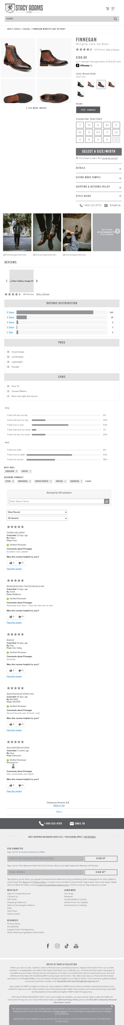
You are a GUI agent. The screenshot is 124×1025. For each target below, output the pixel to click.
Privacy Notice (60, 1011)
